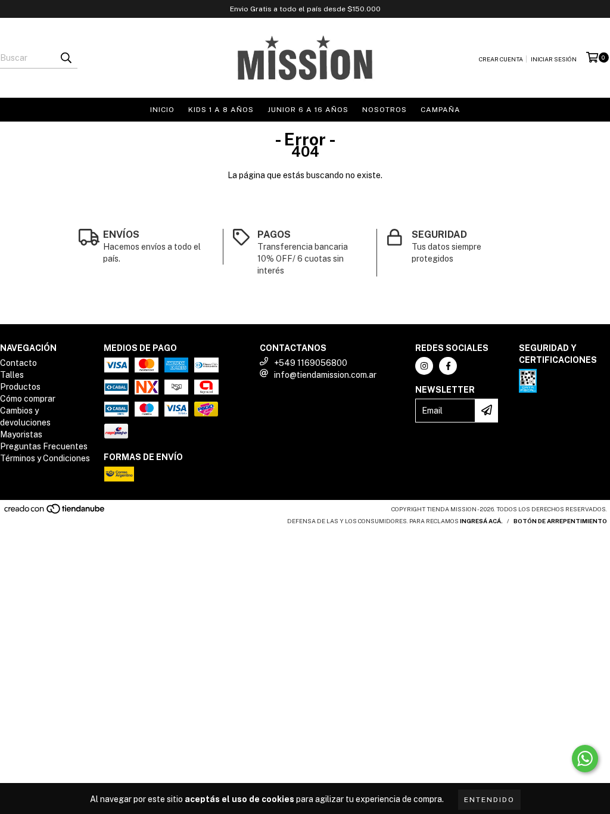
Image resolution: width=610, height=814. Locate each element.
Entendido (489, 800)
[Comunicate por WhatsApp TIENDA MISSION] (585, 758)
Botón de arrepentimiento (560, 520)
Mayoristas (21, 434)
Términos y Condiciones (45, 458)
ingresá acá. (481, 520)
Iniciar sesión (554, 59)
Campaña (440, 109)
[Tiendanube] (55, 511)
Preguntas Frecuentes (44, 446)
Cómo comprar (27, 398)
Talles (12, 375)
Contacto (18, 363)
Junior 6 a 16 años (307, 109)
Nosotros (384, 109)
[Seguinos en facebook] (448, 366)
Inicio (162, 109)
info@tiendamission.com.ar (325, 375)
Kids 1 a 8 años (221, 109)
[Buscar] (65, 58)
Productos (20, 387)
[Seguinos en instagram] (424, 366)
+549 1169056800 (310, 363)
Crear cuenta (501, 59)
